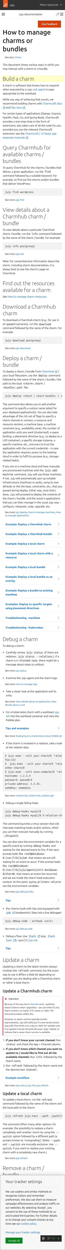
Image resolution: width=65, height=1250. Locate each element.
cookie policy (28, 1223)
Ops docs (16, 107)
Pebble (55, 736)
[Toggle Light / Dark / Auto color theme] (58, 14)
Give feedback (49, 24)
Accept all (14, 1240)
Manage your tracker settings (23, 1232)
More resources (49, 4)
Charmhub (48, 371)
